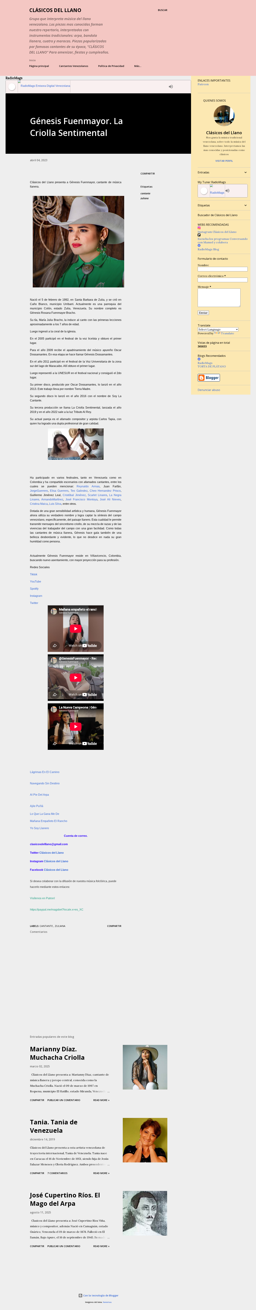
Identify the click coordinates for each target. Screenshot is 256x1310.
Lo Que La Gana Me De (44, 813)
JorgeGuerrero (39, 490)
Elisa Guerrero (59, 490)
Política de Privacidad (111, 66)
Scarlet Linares (97, 495)
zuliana (145, 198)
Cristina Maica (39, 503)
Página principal (39, 66)
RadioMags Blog (208, 249)
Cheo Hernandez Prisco (105, 490)
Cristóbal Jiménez (74, 495)
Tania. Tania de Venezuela (53, 1126)
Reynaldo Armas (88, 486)
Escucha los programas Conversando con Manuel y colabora (223, 240)
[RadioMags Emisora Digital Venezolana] (92, 86)
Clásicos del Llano (55, 10)
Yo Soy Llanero (39, 828)
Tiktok (33, 574)
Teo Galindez (79, 490)
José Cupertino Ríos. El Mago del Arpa (65, 1199)
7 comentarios (57, 1173)
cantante (145, 193)
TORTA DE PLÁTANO (212, 366)
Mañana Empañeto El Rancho (48, 821)
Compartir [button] (148, 173)
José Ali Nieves (110, 499)
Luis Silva (55, 503)
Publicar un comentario (63, 1100)
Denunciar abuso (209, 390)
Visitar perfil (224, 160)
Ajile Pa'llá (36, 806)
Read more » (101, 1100)
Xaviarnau (107, 1302)
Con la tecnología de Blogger (100, 1295)
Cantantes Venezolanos (73, 66)
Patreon (203, 84)
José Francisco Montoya (81, 499)
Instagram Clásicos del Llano (217, 232)
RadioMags (205, 363)
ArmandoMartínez (52, 499)
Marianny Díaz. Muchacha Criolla (57, 1053)
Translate (227, 333)
